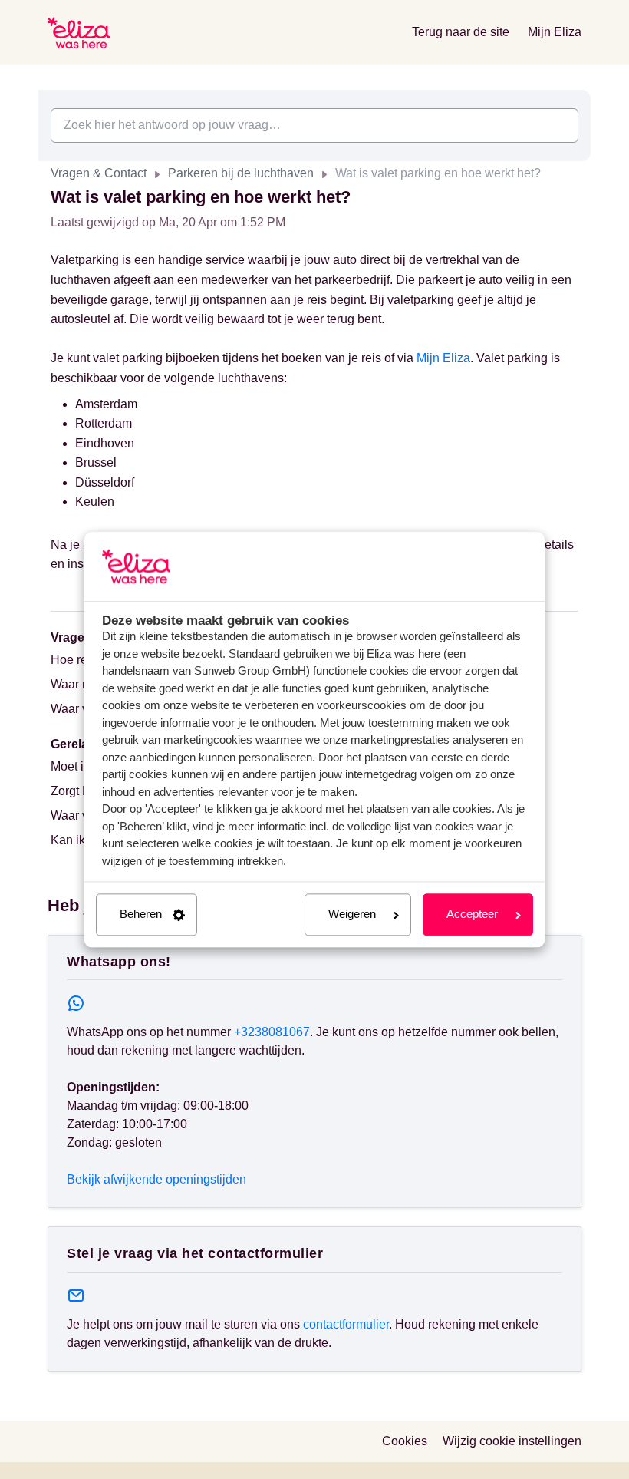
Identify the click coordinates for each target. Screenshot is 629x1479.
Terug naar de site (460, 31)
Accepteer (472, 914)
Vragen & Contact (99, 173)
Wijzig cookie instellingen (512, 1441)
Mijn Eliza (554, 31)
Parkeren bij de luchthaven (241, 173)
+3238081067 (272, 1031)
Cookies (404, 1441)
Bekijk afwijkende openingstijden (156, 1179)
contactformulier (346, 1324)
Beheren (141, 914)
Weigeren (352, 914)
